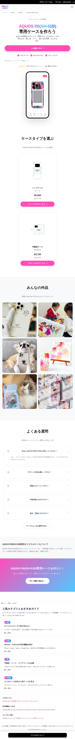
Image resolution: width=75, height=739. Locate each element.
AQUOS (53, 709)
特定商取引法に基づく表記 (18, 726)
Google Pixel (46, 709)
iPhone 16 (14, 709)
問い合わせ (52, 726)
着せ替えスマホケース (9, 718)
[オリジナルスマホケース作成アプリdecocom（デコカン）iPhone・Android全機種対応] (5, 7)
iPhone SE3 (28, 709)
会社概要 (5, 726)
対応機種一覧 (15, 701)
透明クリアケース (39, 718)
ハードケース (29, 718)
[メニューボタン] (72, 7)
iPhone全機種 (6, 709)
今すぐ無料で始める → (37, 581)
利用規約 (44, 726)
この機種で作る (36, 48)
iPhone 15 (21, 709)
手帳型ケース (20, 718)
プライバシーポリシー (34, 726)
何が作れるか (6, 701)
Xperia (39, 709)
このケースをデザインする (36, 204)
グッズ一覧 (23, 701)
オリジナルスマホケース (65, 726)
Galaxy (35, 709)
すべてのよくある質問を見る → (37, 526)
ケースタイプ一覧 (32, 701)
